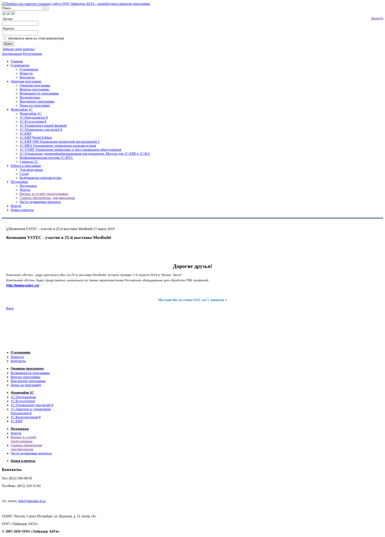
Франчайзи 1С (22, 109)
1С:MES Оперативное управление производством (58, 145)
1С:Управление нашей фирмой (43, 125)
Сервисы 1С (29, 162)
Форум (25, 190)
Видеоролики (30, 97)
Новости (26, 73)
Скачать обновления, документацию (47, 198)
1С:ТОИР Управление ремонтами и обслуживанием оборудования (70, 149)
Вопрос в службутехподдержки (24, 439)
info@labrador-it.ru (31, 501)
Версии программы (34, 89)
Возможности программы (39, 93)
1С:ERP (25, 133)
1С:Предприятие (23, 397)
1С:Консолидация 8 (26, 417)
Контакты (27, 77)
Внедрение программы (37, 101)
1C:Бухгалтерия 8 (33, 121)
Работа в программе (26, 166)
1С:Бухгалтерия (23, 401)
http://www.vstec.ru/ (22, 285)
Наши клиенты (22, 210)
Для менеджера (31, 170)
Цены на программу (35, 105)
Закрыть (377, 18)
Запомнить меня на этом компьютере (36, 38)
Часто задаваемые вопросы (40, 202)
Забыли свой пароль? (18, 49)
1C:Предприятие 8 (34, 117)
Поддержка (19, 182)
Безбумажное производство (40, 178)
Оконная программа (26, 81)
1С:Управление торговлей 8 (41, 129)
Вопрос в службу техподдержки (44, 194)
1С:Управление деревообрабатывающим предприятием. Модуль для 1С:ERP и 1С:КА (85, 154)
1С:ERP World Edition (36, 137)
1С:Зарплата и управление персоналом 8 (31, 411)
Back (10, 308)
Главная (17, 61)
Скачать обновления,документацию (27, 447)
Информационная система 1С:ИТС (46, 158)
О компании (20, 65)
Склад (24, 174)
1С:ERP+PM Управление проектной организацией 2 (60, 141)
